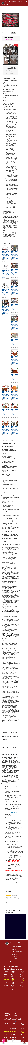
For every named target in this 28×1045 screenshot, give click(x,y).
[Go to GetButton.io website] (3, 1043)
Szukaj (13, 32)
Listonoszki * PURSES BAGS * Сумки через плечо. (5, 256)
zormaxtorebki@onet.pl (11, 812)
